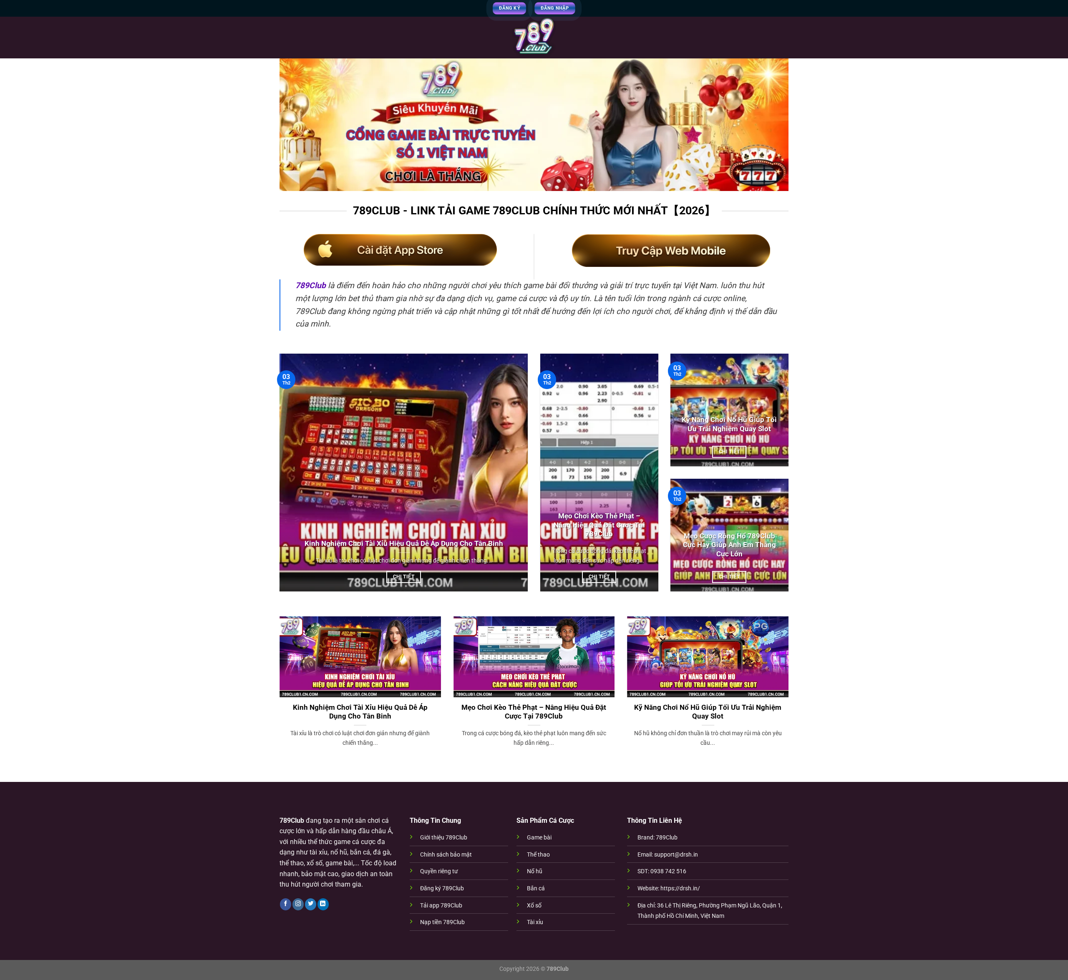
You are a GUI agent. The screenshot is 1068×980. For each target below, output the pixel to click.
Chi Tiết (403, 577)
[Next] (790, 692)
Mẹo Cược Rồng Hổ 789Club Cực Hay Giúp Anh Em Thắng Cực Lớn (729, 545)
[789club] (534, 37)
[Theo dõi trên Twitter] (310, 904)
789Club (310, 285)
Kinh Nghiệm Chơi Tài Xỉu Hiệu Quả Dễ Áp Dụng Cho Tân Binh (404, 544)
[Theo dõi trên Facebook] (285, 904)
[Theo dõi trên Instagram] (298, 904)
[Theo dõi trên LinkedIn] (323, 904)
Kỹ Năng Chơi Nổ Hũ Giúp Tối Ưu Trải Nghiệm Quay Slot (729, 424)
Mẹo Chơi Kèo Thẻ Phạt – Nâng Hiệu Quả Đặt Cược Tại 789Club (599, 525)
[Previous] (278, 692)
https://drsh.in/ (680, 888)
